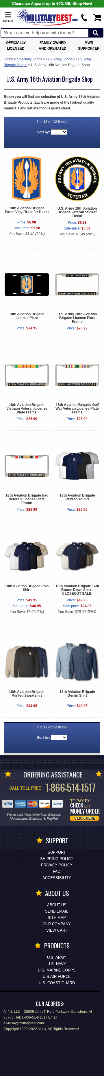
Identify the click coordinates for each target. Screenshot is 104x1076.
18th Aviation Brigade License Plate (26, 316)
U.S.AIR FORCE (57, 976)
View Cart (56, 930)
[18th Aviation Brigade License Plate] (27, 284)
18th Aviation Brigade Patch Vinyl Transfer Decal (27, 210)
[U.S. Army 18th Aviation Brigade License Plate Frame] (77, 284)
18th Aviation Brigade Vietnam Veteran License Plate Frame (26, 408)
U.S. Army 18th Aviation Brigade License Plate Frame (77, 318)
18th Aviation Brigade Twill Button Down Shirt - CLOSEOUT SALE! (77, 590)
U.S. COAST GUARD (57, 983)
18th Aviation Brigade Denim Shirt (77, 694)
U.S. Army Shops (59, 59)
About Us (56, 905)
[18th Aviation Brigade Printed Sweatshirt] (27, 662)
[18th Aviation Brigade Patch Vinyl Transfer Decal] (27, 178)
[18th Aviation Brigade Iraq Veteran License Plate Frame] (27, 466)
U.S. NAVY (56, 964)
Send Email (56, 911)
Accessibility (56, 878)
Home (8, 59)
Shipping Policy (56, 859)
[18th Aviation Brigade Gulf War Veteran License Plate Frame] (77, 375)
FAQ (56, 871)
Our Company (57, 924)
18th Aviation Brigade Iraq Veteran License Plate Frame (26, 499)
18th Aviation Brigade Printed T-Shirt (77, 497)
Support (57, 852)
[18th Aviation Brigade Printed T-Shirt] (77, 466)
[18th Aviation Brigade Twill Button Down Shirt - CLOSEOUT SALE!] (77, 556)
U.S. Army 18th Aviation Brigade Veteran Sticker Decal (77, 212)
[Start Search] (95, 33)
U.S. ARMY (56, 957)
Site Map (57, 917)
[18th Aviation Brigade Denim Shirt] (77, 662)
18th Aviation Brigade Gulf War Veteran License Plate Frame (77, 408)
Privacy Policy (57, 865)
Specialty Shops (29, 59)
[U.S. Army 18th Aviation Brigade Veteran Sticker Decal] (77, 178)
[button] (8, 17)
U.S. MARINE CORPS (57, 970)
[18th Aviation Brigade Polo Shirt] (27, 556)
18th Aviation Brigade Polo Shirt (27, 588)
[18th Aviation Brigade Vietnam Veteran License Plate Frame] (27, 375)
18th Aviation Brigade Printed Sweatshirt (26, 694)
